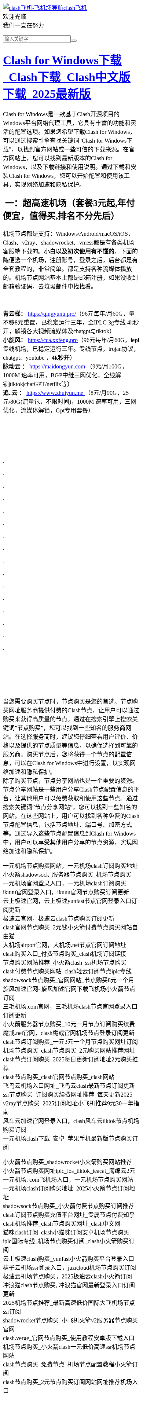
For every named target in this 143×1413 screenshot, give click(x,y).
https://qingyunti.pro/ (52, 314)
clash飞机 (75, 8)
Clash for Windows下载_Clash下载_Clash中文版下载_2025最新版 (67, 77)
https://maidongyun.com (57, 366)
